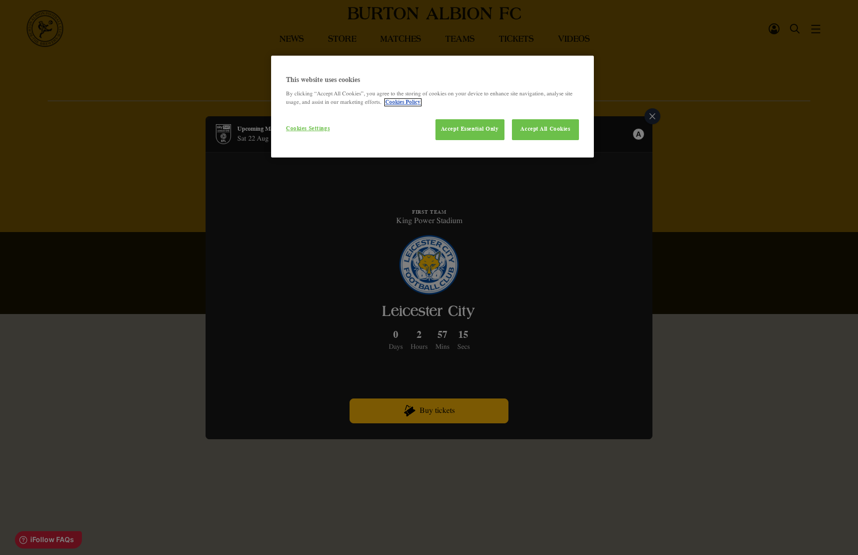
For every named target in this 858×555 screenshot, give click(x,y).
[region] (432, 107)
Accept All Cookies (545, 129)
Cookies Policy (403, 102)
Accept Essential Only (470, 129)
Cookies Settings (308, 129)
